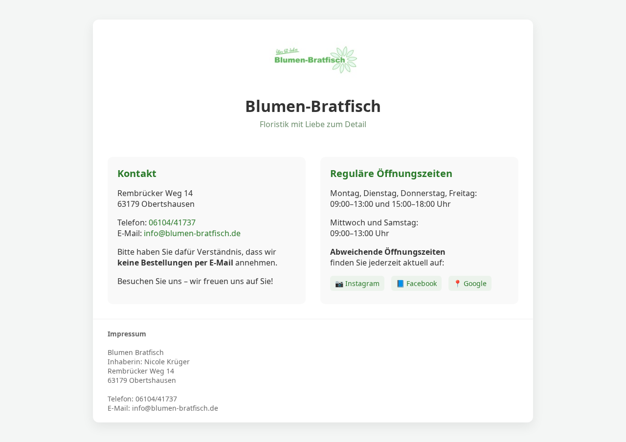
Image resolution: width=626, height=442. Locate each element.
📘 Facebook (416, 283)
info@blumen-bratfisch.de (192, 233)
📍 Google (470, 283)
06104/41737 (172, 222)
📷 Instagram (357, 283)
